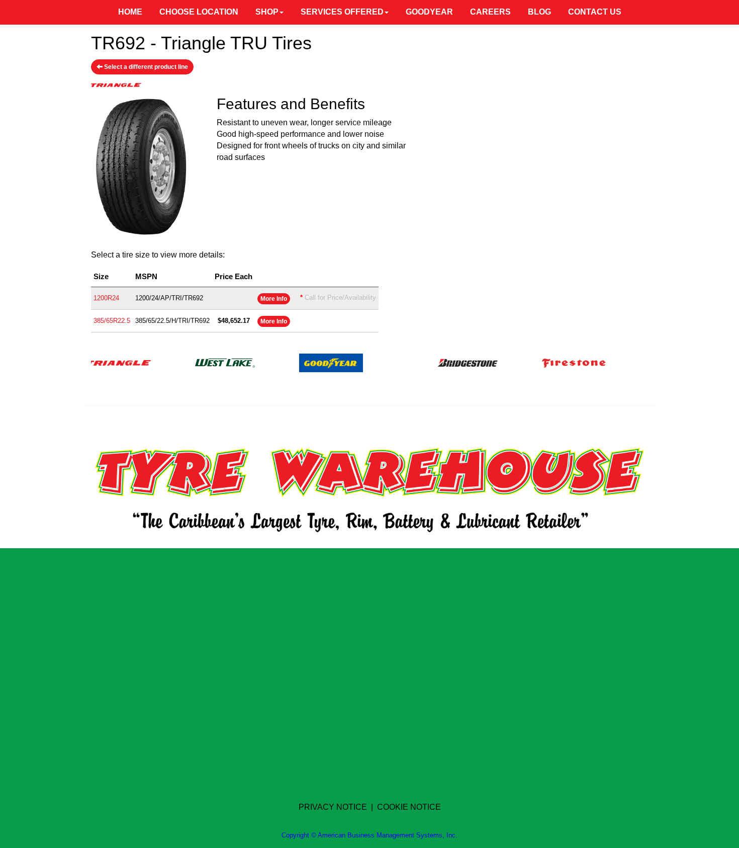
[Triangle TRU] (104, 362)
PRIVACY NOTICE (333, 807)
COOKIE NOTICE (409, 807)
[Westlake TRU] (210, 362)
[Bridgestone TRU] (453, 362)
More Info (273, 298)
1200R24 (106, 298)
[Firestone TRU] (559, 362)
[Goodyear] (316, 362)
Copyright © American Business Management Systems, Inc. (369, 835)
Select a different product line (145, 66)
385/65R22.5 (112, 320)
